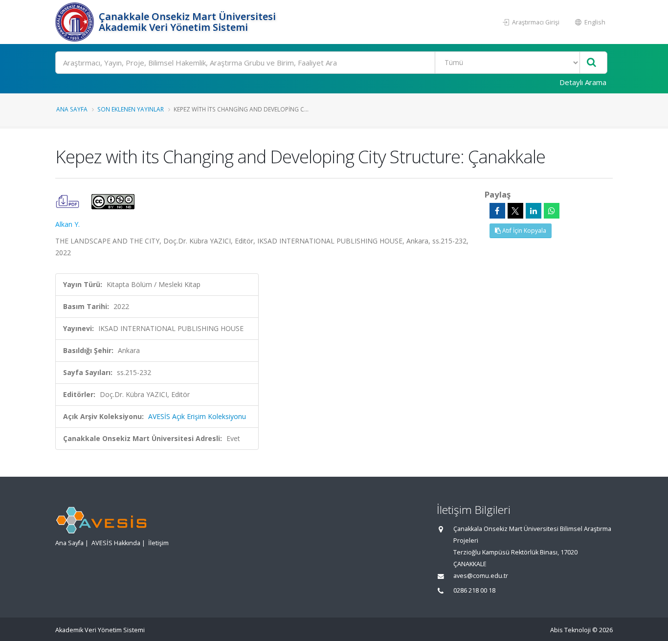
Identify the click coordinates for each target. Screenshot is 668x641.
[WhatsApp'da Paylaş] (551, 211)
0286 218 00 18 (474, 590)
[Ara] (591, 63)
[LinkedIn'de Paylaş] (533, 211)
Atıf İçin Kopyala (523, 230)
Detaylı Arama (582, 82)
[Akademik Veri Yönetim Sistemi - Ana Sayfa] (75, 22)
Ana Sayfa (72, 109)
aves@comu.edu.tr (480, 576)
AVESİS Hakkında (115, 543)
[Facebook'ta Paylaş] (497, 211)
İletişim (158, 543)
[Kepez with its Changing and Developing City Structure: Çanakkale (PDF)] (68, 200)
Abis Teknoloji (570, 630)
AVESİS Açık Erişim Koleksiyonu (197, 416)
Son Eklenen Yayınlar (130, 109)
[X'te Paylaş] (515, 211)
